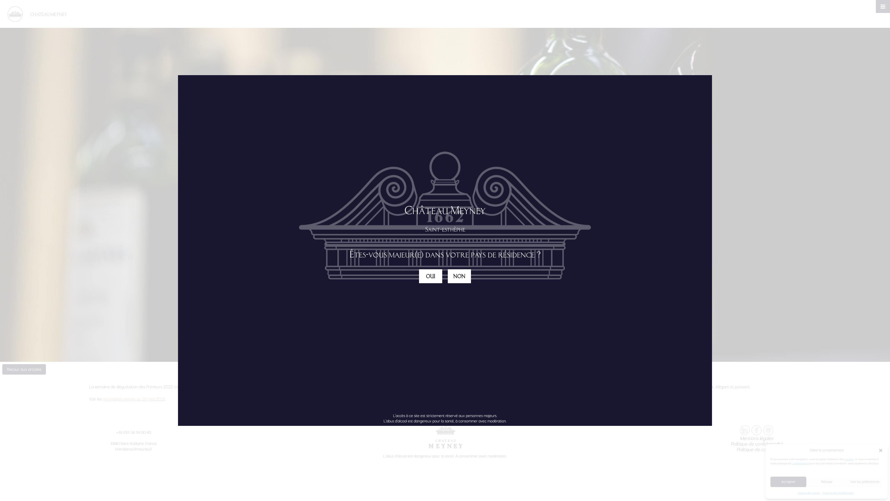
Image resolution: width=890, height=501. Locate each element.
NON (459, 276)
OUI (430, 276)
